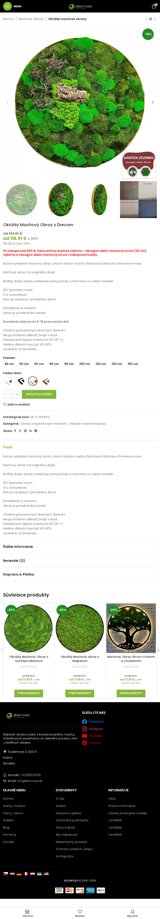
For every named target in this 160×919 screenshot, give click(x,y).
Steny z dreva (13, 813)
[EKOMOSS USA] (46, 873)
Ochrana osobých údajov (74, 849)
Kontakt (8, 842)
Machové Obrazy (31, 19)
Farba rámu (12, 373)
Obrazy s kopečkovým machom (43, 424)
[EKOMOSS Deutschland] (19, 873)
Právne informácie (121, 806)
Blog (6, 828)
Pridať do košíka (39, 394)
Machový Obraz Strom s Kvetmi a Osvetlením (131, 659)
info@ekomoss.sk (29, 781)
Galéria (8, 820)
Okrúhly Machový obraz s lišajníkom (80, 659)
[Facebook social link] (15, 431)
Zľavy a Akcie (65, 827)
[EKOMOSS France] (26, 873)
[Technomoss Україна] (39, 873)
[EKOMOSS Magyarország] (12, 873)
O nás (60, 799)
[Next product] (155, 19)
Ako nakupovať (66, 835)
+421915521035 (31, 775)
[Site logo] (80, 6)
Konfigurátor (65, 856)
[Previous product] (146, 19)
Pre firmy (9, 835)
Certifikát (115, 820)
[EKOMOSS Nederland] (32, 873)
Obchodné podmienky (72, 820)
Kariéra (61, 806)
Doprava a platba (68, 813)
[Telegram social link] (36, 431)
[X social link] (20, 431)
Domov (8, 19)
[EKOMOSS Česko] (5, 873)
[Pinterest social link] (25, 431)
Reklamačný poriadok (71, 842)
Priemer (9, 358)
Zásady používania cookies (127, 813)
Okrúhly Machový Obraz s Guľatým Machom (28, 659)
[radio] (9, 364)
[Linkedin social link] (30, 431)
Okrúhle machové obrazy (67, 19)
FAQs (112, 799)
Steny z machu (14, 806)
